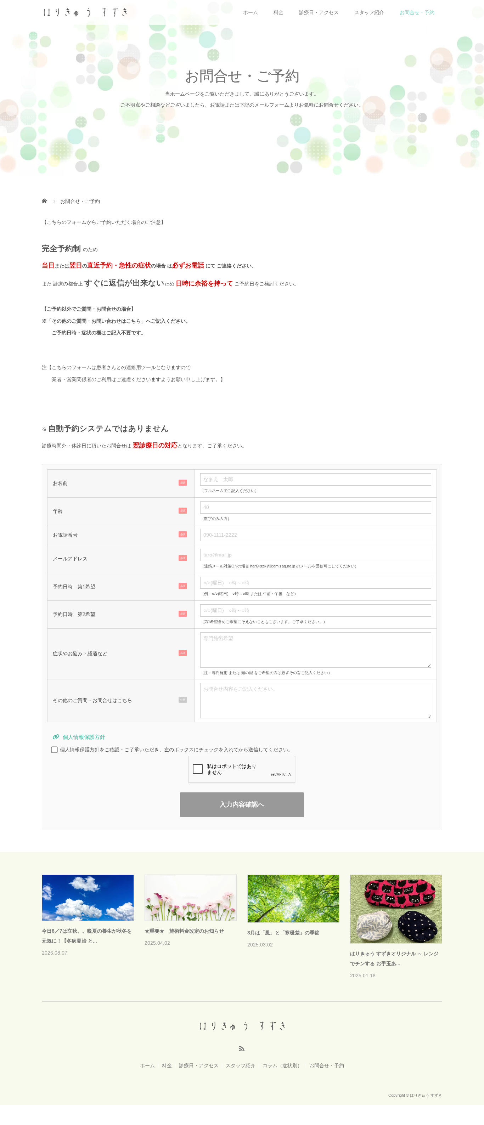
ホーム (250, 12)
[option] (247, 927)
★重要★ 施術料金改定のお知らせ (184, 931)
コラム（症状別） (282, 1065)
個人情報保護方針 (84, 737)
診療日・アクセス (319, 12)
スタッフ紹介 (369, 12)
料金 (278, 12)
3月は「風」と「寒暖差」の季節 (283, 932)
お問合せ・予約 (417, 12)
